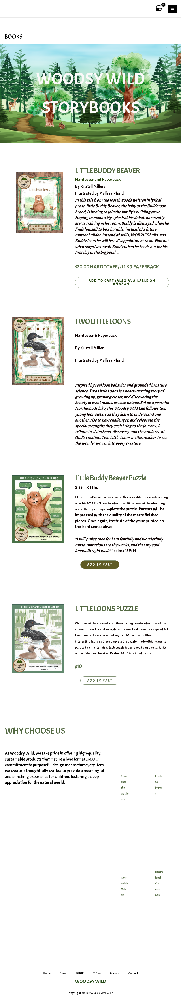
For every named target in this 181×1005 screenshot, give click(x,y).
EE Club (96, 973)
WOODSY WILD (90, 981)
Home (47, 973)
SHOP (80, 973)
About (63, 973)
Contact (133, 973)
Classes (114, 973)
